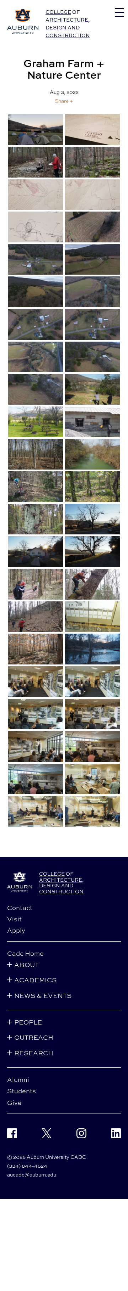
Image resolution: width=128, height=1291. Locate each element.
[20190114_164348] (92, 194)
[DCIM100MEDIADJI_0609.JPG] (92, 291)
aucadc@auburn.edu (31, 1174)
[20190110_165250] (35, 129)
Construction (68, 35)
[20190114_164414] (35, 227)
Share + (64, 101)
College (58, 12)
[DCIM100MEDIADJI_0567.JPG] (35, 259)
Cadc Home (25, 953)
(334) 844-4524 (27, 1165)
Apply (16, 930)
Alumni (18, 1079)
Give (14, 1102)
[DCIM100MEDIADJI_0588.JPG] (92, 259)
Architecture (67, 19)
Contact (19, 907)
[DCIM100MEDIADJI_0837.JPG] (35, 389)
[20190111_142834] (92, 129)
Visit (14, 918)
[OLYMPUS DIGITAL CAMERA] (92, 389)
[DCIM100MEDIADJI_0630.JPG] (35, 324)
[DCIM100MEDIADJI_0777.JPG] (35, 357)
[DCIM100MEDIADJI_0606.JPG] (35, 291)
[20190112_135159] (35, 162)
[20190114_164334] (35, 194)
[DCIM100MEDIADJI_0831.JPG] (92, 357)
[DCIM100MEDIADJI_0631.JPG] (92, 324)
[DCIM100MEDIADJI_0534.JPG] (92, 227)
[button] (64, 100)
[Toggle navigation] (119, 12)
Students (21, 1090)
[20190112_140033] (92, 162)
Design (56, 27)
